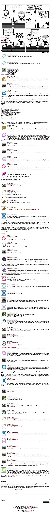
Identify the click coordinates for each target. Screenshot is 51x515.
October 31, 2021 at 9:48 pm (12, 277)
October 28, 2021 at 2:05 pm (12, 134)
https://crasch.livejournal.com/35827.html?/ (9, 347)
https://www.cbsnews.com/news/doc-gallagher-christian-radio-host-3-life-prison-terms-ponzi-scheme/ (27, 434)
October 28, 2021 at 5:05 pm (12, 157)
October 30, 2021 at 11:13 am (12, 207)
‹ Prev (4, 37)
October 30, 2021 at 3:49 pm (12, 243)
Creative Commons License (31, 506)
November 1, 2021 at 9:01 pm (12, 328)
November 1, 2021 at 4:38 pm (12, 312)
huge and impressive (44, 139)
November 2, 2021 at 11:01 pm (12, 418)
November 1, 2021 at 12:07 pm (12, 298)
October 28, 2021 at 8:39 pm (12, 164)
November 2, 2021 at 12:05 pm (12, 359)
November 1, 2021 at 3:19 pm (12, 305)
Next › (15, 37)
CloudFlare (30, 511)
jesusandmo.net (31, 508)
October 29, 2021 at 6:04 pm (12, 173)
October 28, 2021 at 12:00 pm (12, 91)
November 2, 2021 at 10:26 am (12, 335)
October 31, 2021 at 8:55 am (12, 250)
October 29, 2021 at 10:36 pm (12, 184)
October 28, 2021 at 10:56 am (12, 84)
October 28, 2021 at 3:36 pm (12, 150)
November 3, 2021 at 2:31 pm (12, 446)
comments (3, 500)
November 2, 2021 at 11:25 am (12, 352)
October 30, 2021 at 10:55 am (12, 191)
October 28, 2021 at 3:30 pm (12, 143)
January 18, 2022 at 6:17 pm (12, 468)
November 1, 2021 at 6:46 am (12, 291)
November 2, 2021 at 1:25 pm (12, 379)
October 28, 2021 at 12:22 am (12, 77)
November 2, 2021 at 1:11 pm (12, 366)
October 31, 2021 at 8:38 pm (12, 268)
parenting (10, 45)
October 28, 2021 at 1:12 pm (12, 126)
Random (12, 37)
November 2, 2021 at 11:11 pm (12, 425)
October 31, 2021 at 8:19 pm (12, 257)
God (8, 45)
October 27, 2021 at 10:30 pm (12, 54)
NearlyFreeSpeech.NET (29, 510)
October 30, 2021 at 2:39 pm (12, 236)
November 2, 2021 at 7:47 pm (12, 404)
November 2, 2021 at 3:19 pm (12, 390)
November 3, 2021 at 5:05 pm (12, 460)
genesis (3, 40)
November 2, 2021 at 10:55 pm (12, 411)
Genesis (5, 45)
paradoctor (9, 256)
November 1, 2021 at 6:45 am (12, 284)
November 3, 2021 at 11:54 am (12, 439)
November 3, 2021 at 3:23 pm (12, 453)
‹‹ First (1, 37)
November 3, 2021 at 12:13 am (12, 432)
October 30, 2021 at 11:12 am (12, 200)
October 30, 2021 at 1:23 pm (12, 214)
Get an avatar (20, 489)
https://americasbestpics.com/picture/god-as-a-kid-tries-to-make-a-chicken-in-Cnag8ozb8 (23, 209)
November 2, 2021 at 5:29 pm (12, 397)
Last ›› (18, 37)
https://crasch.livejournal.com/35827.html (14, 344)
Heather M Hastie (10, 76)
